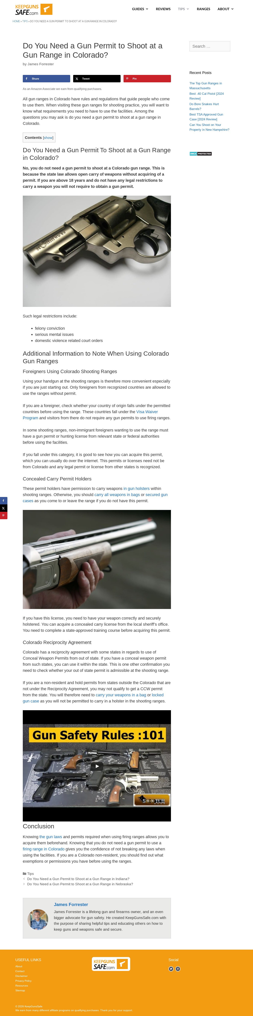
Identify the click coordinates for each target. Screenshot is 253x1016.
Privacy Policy (23, 980)
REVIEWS (163, 9)
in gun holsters (137, 488)
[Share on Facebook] (3, 500)
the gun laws (50, 836)
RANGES (203, 9)
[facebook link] (171, 968)
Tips (25, 21)
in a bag (139, 695)
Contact (19, 971)
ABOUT (223, 9)
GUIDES (138, 9)
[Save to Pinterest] (3, 515)
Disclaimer (21, 975)
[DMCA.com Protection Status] (200, 155)
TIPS (181, 9)
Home (16, 21)
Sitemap (20, 990)
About (18, 966)
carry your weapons (113, 695)
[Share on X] (3, 508)
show (48, 138)
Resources (21, 985)
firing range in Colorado (43, 849)
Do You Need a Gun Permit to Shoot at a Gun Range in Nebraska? (80, 884)
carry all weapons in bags (117, 494)
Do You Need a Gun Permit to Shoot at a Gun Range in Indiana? (78, 879)
